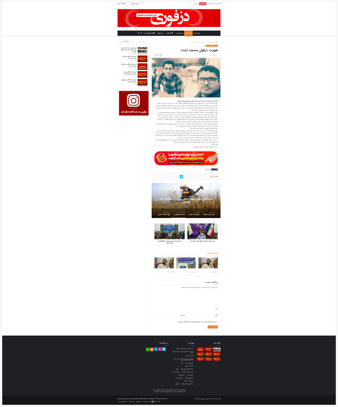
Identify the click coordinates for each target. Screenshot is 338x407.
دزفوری (202, 399)
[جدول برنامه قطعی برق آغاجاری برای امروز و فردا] (216, 359)
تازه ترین (142, 41)
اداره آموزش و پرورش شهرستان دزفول (184, 348)
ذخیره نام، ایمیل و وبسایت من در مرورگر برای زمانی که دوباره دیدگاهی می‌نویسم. (197, 322)
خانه (215, 42)
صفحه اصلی (197, 33)
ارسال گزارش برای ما (148, 33)
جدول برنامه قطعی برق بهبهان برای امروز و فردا (128, 81)
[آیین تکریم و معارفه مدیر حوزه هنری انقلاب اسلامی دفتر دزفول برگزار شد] (142, 50)
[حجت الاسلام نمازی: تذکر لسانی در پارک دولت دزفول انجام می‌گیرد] (208, 262)
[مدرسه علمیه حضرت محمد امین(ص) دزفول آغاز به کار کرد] (186, 262)
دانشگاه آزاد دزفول (189, 366)
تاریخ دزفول (160, 33)
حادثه (182, 363)
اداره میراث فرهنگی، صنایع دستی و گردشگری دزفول (183, 352)
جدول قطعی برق (189, 363)
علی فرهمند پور (179, 378)
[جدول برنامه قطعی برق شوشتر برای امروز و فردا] (208, 359)
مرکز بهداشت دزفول (188, 381)
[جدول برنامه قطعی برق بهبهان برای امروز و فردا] (142, 82)
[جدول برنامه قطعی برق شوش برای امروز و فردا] (200, 359)
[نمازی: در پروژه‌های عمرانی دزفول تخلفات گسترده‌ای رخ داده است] (164, 262)
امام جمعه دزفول (189, 355)
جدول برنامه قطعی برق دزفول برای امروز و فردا (187, 3)
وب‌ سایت (182, 315)
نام (216, 308)
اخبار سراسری (179, 33)
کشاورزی (177, 384)
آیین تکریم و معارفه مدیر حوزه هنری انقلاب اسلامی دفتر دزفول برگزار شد (128, 50)
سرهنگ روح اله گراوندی (187, 372)
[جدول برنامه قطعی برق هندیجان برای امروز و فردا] (142, 74)
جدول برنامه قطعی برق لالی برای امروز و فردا (129, 57)
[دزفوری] (169, 18)
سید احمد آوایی (176, 372)
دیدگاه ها (126, 41)
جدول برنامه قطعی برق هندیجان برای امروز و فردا (130, 73)
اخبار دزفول (188, 33)
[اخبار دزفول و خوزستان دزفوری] (186, 158)
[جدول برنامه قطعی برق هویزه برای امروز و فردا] (200, 354)
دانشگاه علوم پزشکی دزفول (187, 369)
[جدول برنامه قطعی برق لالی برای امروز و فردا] (142, 59)
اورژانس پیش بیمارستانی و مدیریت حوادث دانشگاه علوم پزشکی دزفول (183, 359)
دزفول (177, 369)
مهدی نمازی (207, 169)
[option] (186, 200)
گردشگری (169, 33)
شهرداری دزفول (181, 375)
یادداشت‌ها (208, 45)
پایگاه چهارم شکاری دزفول (187, 384)
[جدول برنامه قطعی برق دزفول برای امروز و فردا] (142, 66)
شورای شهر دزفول (189, 378)
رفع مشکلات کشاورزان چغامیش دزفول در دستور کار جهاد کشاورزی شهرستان (186, 200)
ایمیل (216, 315)
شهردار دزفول (190, 375)
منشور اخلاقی (132, 401)
